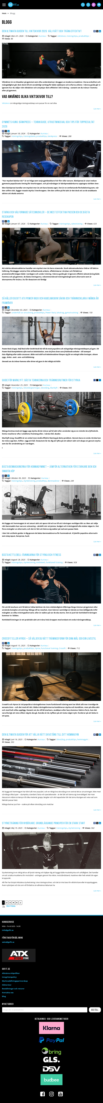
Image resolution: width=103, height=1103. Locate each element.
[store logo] (13, 4)
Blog (4, 996)
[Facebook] (42, 1094)
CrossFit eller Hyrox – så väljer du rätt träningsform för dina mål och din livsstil (49, 638)
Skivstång (45, 387)
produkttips (84, 36)
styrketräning (29, 481)
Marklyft (54, 387)
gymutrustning (71, 312)
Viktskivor (6, 103)
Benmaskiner (54, 481)
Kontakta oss (7, 992)
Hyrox (37, 648)
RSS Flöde (10, 906)
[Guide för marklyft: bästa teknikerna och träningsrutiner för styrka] (51, 427)
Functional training (49, 648)
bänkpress (52, 136)
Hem (4, 13)
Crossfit (62, 648)
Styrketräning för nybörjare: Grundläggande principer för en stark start (43, 823)
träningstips (72, 36)
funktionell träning (54, 562)
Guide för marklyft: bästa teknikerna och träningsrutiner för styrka (41, 380)
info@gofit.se (8, 930)
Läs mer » (97, 108)
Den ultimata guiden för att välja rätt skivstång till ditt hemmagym (40, 734)
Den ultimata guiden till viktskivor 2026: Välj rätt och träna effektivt (42, 31)
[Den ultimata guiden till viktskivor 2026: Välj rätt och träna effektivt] (51, 78)
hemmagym (82, 739)
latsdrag (60, 312)
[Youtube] (60, 1094)
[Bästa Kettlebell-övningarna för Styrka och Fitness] (51, 603)
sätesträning (76, 223)
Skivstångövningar (31, 387)
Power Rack (50, 312)
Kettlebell (40, 562)
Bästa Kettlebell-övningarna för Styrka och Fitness (31, 555)
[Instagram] (51, 1094)
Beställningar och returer (13, 988)
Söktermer (6, 985)
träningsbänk (29, 136)
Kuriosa (42, 36)
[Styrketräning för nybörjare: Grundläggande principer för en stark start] (51, 868)
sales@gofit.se (8, 942)
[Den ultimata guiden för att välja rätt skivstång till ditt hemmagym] (51, 787)
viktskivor (62, 36)
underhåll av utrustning (22, 312)
